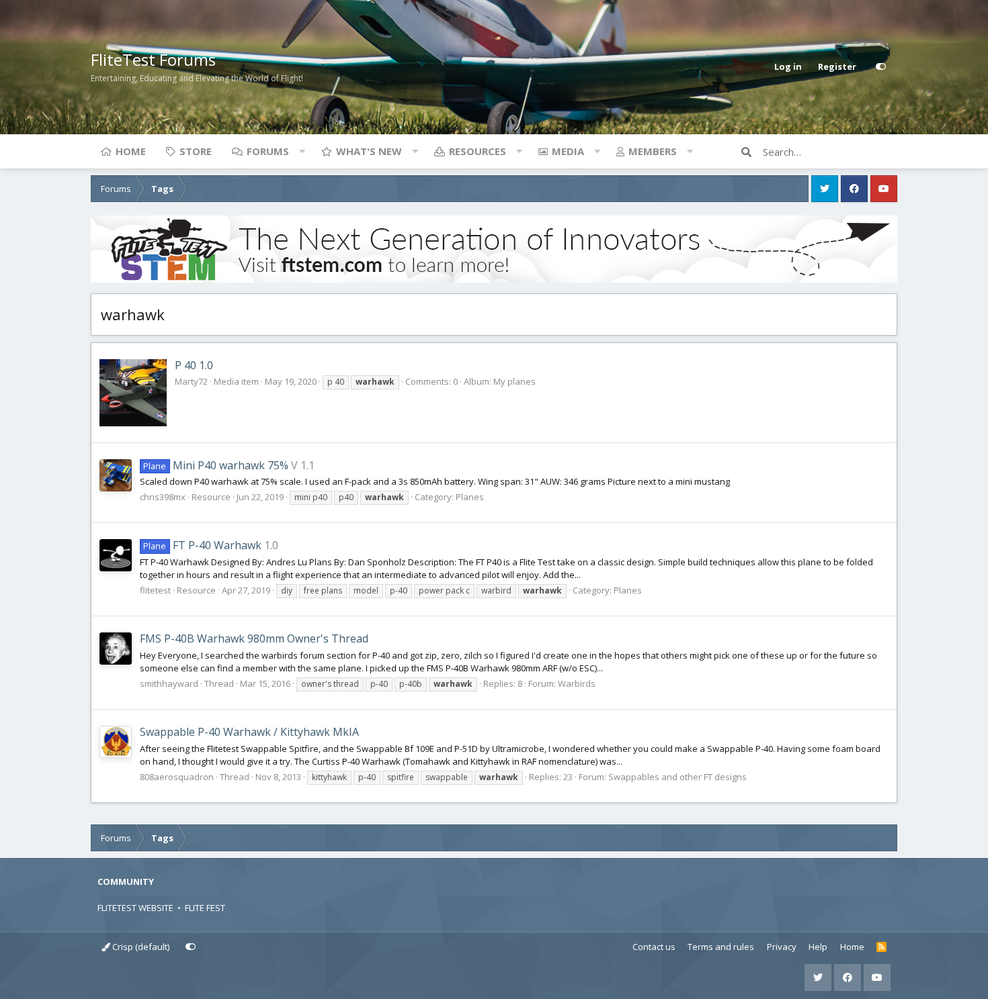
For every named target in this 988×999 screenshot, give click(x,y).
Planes (470, 497)
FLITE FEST (205, 908)
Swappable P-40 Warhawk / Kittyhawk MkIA (249, 731)
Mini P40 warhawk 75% (215, 465)
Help (818, 947)
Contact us (653, 947)
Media (568, 151)
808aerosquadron (177, 777)
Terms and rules (721, 947)
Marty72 (191, 381)
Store (195, 151)
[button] (301, 151)
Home (131, 151)
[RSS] (881, 947)
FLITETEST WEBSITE (135, 908)
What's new (369, 151)
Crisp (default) (139, 947)
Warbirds (576, 683)
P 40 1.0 (194, 365)
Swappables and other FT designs (677, 777)
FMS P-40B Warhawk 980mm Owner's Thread (254, 638)
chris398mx (163, 497)
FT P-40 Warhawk (202, 545)
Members (652, 151)
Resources (477, 151)
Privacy (781, 947)
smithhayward (169, 683)
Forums (268, 151)
